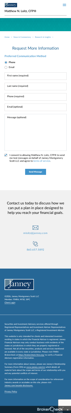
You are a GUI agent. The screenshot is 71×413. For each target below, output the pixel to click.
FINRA (16, 299)
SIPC (28, 299)
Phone (12, 62)
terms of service (41, 161)
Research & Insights (43, 37)
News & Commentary (22, 37)
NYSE (22, 299)
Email (11, 67)
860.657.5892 (35, 250)
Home (7, 37)
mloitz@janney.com (35, 233)
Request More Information (35, 48)
